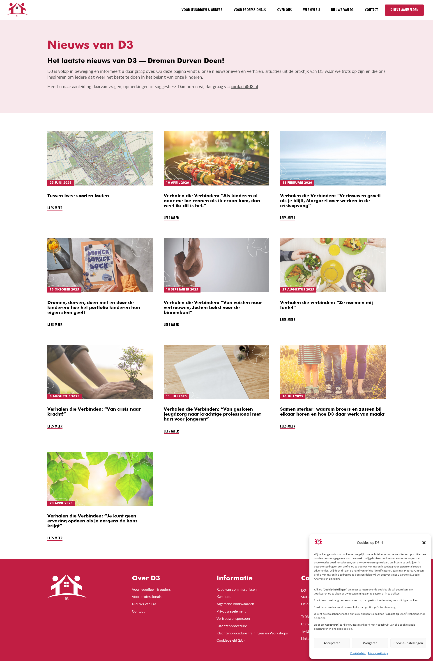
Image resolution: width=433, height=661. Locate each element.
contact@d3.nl (244, 86)
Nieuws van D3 (342, 10)
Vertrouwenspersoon (233, 618)
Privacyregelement (231, 611)
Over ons (284, 10)
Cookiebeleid (358, 653)
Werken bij (311, 10)
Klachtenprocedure (231, 626)
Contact (371, 10)
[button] (424, 542)
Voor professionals (250, 10)
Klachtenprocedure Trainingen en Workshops (252, 633)
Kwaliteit (223, 596)
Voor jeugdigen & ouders (202, 10)
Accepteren (332, 643)
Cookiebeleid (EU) (230, 640)
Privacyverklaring (378, 653)
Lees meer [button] (54, 208)
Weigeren (370, 643)
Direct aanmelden (404, 10)
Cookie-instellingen (408, 643)
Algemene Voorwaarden (235, 604)
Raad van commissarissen (236, 589)
